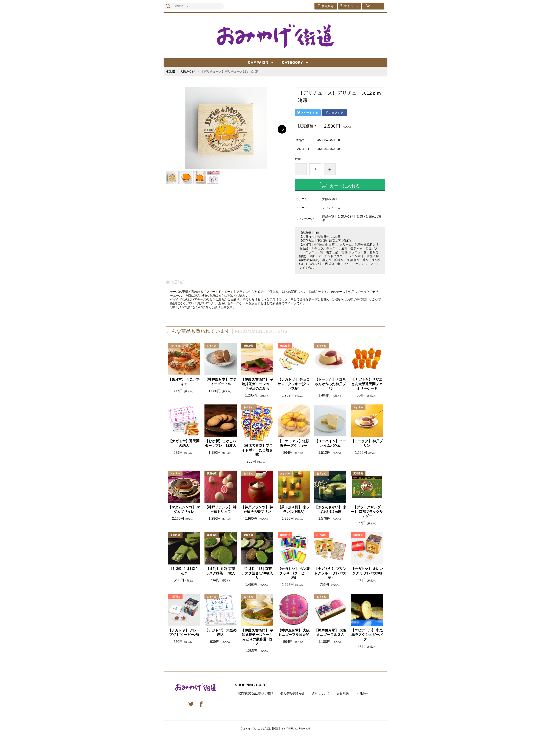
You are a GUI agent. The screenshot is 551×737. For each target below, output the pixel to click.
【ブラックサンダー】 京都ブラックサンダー (367, 511)
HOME (170, 71)
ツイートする (309, 112)
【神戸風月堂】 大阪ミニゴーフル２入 (330, 632)
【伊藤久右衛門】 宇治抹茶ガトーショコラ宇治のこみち (257, 384)
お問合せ (362, 693)
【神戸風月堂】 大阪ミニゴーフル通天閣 (294, 632)
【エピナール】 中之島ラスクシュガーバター (367, 634)
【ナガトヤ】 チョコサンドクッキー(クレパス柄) (294, 384)
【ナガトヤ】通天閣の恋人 (184, 443)
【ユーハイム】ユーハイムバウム (330, 443)
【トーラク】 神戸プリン (367, 443)
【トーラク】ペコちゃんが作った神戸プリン (330, 384)
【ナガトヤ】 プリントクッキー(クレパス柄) (330, 573)
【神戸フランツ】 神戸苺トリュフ (221, 509)
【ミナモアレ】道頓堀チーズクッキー (293, 443)
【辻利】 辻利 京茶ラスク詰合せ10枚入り (257, 573)
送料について (320, 693)
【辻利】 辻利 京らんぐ (184, 571)
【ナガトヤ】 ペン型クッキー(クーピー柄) (294, 573)
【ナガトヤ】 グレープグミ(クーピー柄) (184, 632)
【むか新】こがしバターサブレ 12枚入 (220, 443)
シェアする (336, 112)
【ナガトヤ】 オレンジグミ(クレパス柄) (367, 571)
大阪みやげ (187, 71)
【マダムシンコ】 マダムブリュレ (184, 509)
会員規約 (343, 693)
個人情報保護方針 (292, 693)
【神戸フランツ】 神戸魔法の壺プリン (257, 509)
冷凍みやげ (345, 216)
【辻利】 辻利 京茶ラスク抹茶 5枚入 (220, 571)
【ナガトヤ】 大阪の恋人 (221, 632)
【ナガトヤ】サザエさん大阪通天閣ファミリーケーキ (366, 384)
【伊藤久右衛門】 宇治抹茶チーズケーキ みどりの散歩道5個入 (257, 636)
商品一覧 (328, 216)
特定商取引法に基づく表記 (255, 693)
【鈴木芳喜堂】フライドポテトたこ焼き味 (257, 450)
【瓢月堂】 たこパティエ (184, 382)
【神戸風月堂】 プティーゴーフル (221, 382)
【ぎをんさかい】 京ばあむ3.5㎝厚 (330, 509)
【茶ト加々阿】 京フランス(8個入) (294, 509)
